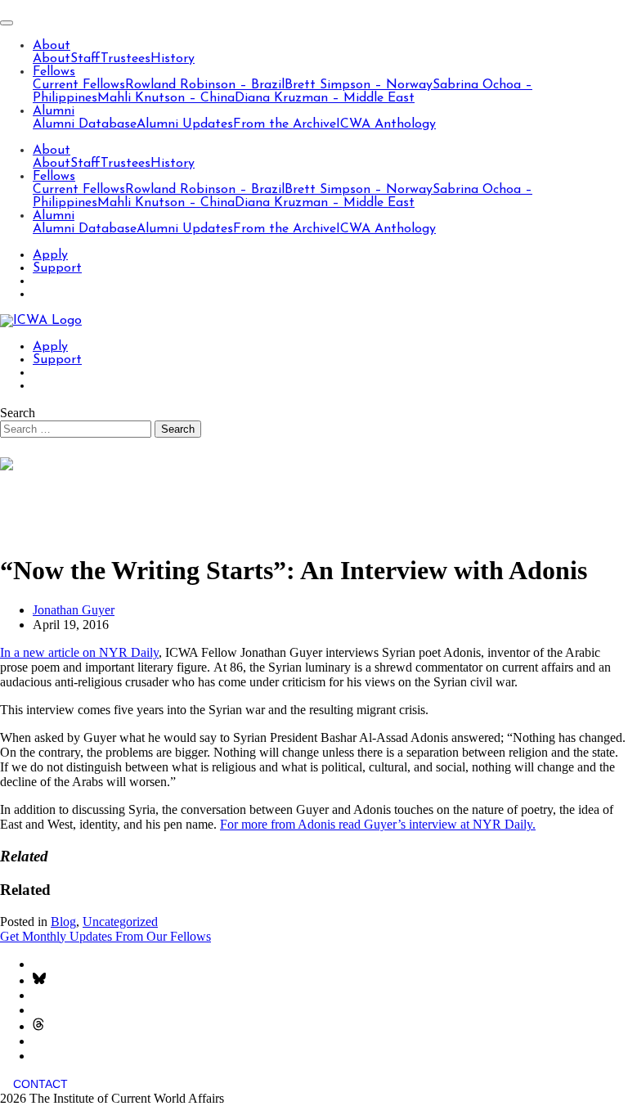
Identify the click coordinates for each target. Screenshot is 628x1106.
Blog (63, 921)
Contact (40, 1083)
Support (57, 268)
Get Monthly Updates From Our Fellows (105, 936)
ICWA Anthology (386, 124)
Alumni (53, 111)
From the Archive (284, 124)
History (172, 58)
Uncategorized (120, 921)
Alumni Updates (185, 124)
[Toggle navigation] (6, 22)
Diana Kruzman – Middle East (325, 98)
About (51, 45)
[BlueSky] (39, 980)
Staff (85, 58)
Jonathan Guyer (73, 610)
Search (17, 413)
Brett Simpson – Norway (359, 85)
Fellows (54, 72)
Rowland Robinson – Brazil (205, 85)
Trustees (125, 58)
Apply (50, 255)
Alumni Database (85, 124)
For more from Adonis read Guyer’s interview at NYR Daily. (378, 824)
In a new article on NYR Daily (79, 652)
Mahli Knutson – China (166, 98)
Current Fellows (79, 85)
